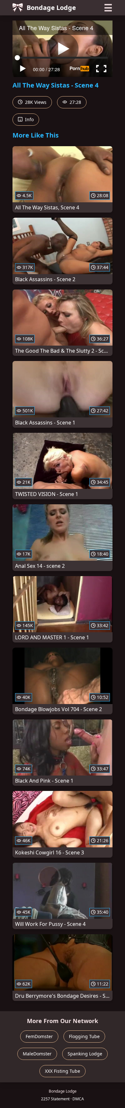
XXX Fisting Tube (62, 1071)
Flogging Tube (84, 1036)
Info (29, 119)
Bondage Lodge (51, 7)
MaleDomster (37, 1054)
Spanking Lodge (85, 1054)
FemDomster (39, 1036)
